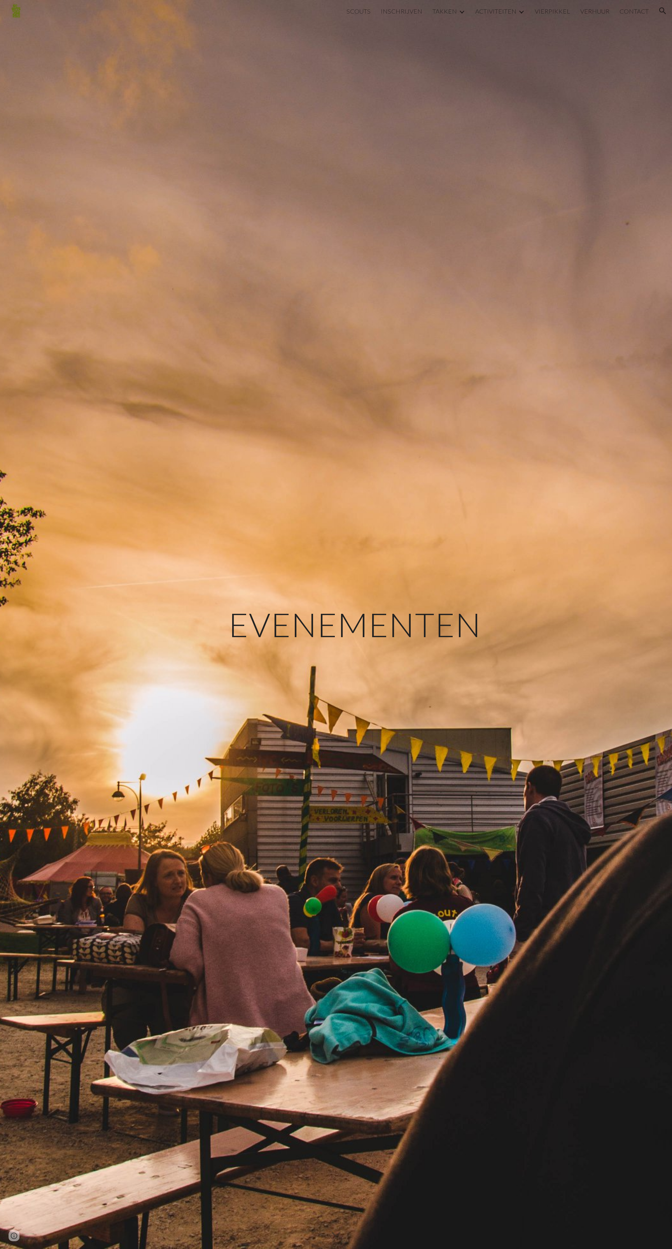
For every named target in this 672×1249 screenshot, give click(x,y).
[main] (355, 624)
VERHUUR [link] (594, 11)
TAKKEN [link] (444, 11)
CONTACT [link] (634, 11)
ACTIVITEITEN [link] (495, 11)
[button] (662, 11)
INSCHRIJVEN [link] (401, 11)
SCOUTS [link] (358, 11)
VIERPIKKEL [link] (552, 11)
